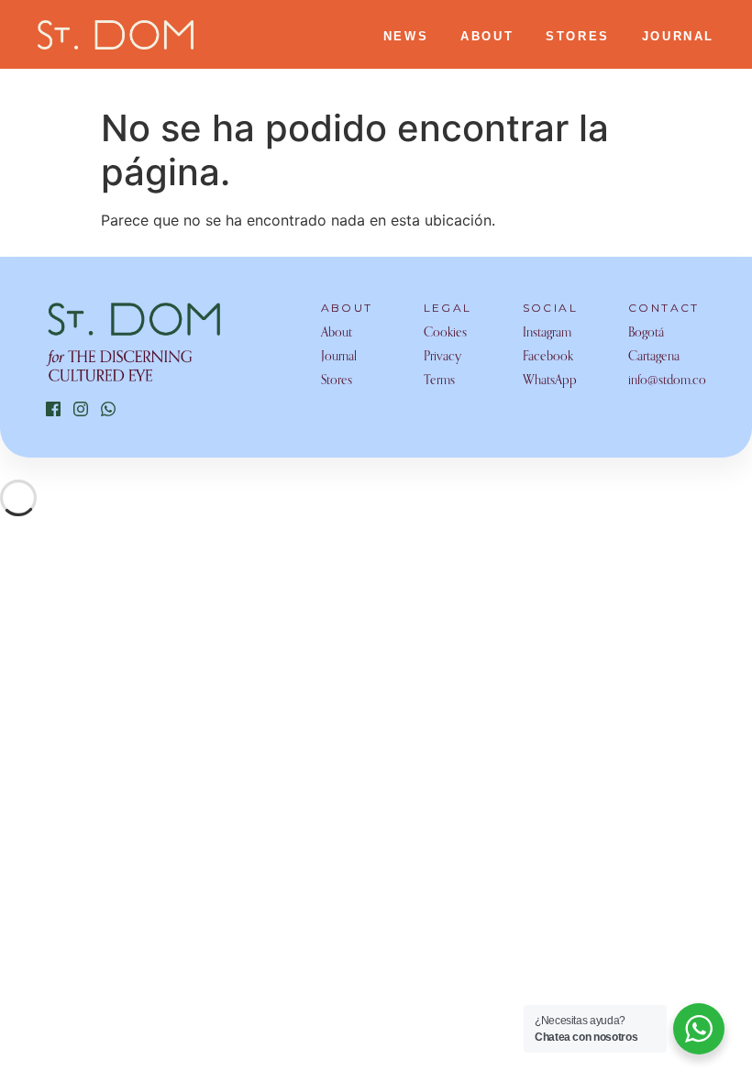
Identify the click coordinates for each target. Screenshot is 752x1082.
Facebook (548, 356)
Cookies (445, 332)
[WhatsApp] (108, 409)
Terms (439, 380)
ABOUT (487, 36)
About (336, 332)
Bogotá (646, 332)
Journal (339, 356)
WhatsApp (550, 380)
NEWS (405, 36)
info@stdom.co (667, 380)
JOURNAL (678, 36)
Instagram (547, 332)
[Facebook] (53, 409)
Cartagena (654, 356)
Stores (336, 380)
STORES (578, 36)
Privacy (442, 356)
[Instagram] (80, 409)
